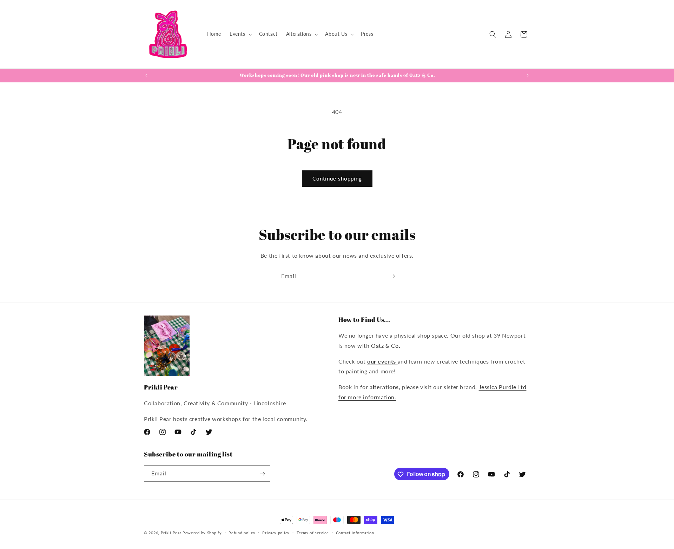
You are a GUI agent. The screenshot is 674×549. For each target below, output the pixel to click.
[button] (240, 34)
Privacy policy (276, 532)
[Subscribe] (392, 276)
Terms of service (313, 532)
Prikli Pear (171, 532)
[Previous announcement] (146, 75)
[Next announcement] (527, 75)
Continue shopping (337, 178)
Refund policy (242, 532)
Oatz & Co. (385, 345)
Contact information (355, 532)
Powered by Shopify (202, 532)
